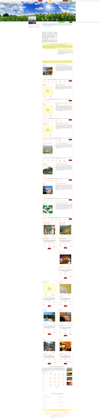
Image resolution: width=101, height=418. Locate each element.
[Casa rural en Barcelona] (63, 384)
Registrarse (65, 0)
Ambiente (44, 377)
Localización (44, 389)
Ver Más (70, 80)
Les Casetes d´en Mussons (62, 401)
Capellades (44, 405)
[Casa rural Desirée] (48, 110)
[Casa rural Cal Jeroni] (48, 71)
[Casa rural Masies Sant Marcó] (65, 259)
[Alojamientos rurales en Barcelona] (50, 384)
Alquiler (43, 382)
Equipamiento (44, 381)
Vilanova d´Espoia (61, 405)
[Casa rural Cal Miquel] (48, 91)
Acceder (70, 0)
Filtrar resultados (62, 22)
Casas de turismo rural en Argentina (62, 414)
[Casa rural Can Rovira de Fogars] (65, 230)
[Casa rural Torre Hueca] (48, 209)
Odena (44, 399)
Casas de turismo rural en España (52, 414)
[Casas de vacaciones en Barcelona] (63, 373)
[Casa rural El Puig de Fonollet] (48, 130)
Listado (32, 26)
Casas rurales (43, 26)
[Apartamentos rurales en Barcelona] (54, 373)
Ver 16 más (57, 387)
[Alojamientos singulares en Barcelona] (54, 377)
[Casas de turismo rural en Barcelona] (50, 377)
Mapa (37, 26)
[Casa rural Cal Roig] (48, 190)
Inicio (30, 0)
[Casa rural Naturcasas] (65, 346)
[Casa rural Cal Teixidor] (65, 289)
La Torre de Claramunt (46, 401)
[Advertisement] (34, 57)
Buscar (71, 22)
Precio (43, 384)
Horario (43, 386)
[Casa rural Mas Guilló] (49, 346)
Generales (44, 391)
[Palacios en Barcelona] (54, 384)
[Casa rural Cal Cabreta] (49, 317)
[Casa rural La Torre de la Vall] (49, 289)
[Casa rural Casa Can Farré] (65, 317)
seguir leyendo (65, 70)
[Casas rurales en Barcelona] (50, 373)
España (40, 0)
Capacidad (44, 374)
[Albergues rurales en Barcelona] (63, 377)
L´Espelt (60, 403)
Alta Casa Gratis (35, 0)
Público (43, 379)
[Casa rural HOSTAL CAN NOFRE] (49, 230)
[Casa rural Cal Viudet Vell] (48, 170)
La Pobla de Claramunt (62, 397)
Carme (60, 399)
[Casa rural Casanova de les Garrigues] (48, 149)
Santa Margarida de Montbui (46, 397)
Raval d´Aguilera (45, 403)
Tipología (44, 372)
